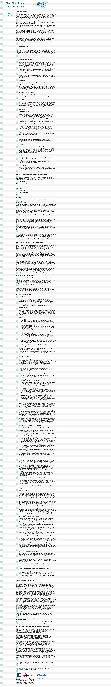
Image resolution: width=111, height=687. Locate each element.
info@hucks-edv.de (39, 678)
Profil (9, 13)
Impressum (10, 15)
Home (9, 11)
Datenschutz (10, 14)
